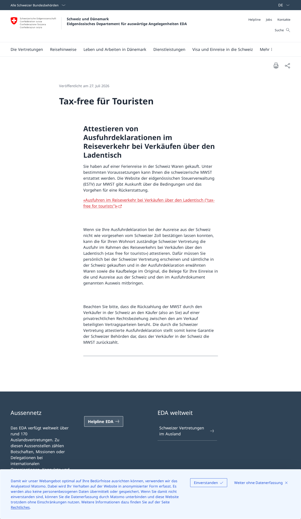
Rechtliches (20, 507)
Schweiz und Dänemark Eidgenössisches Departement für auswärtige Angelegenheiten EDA (127, 21)
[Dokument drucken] (276, 65)
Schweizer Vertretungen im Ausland (181, 430)
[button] (26, 49)
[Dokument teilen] (287, 65)
